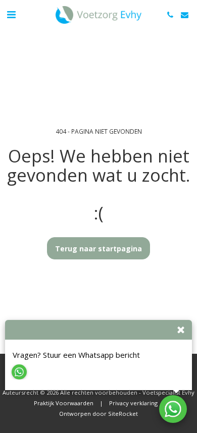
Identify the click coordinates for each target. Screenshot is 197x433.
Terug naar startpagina (98, 248)
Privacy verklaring (133, 403)
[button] (11, 14)
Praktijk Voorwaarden (63, 403)
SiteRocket (123, 413)
